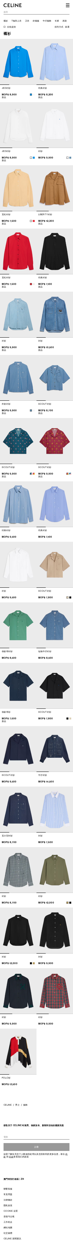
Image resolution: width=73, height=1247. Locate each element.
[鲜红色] (34, 221)
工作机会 (8, 1222)
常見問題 (8, 1194)
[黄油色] (31, 221)
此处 (11, 1156)
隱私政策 (8, 1205)
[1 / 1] (18, 686)
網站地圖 (8, 1227)
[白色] (34, 95)
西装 (65, 21)
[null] (70, 158)
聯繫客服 (8, 1188)
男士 (17, 1104)
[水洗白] (67, 158)
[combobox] (36, 12)
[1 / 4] (18, 62)
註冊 (36, 1147)
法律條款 (8, 1200)
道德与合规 (9, 1216)
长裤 (57, 21)
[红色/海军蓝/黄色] (34, 474)
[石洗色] (31, 410)
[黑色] (70, 597)
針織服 (36, 21)
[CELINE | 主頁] (13, 5)
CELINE (8, 1104)
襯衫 (6, 21)
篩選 (67, 26)
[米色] (67, 597)
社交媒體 (8, 1233)
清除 (67, 12)
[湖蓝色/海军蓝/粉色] (31, 474)
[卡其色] (67, 903)
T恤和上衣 (16, 21)
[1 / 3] (18, 125)
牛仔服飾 (47, 21)
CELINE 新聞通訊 (12, 1238)
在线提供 (11, 26)
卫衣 (27, 21)
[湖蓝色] (31, 95)
